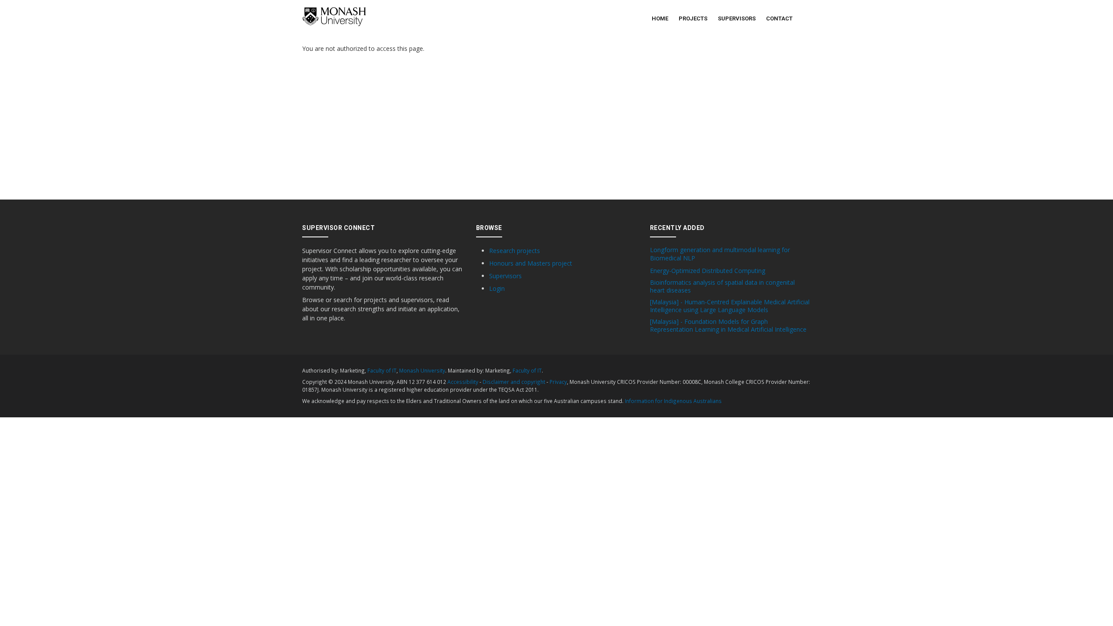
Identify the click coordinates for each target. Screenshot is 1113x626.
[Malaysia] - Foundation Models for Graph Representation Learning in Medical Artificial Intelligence (728, 325)
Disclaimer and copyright (514, 381)
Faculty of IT (382, 370)
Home (660, 18)
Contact (779, 18)
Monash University (422, 370)
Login (497, 288)
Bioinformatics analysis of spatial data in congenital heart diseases (722, 286)
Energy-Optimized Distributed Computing (707, 271)
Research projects (514, 250)
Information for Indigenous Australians (673, 400)
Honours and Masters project (530, 263)
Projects (693, 18)
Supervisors (737, 18)
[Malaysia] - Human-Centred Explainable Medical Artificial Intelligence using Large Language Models (730, 306)
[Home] (334, 16)
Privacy (558, 381)
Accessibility (462, 381)
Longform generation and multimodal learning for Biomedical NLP (720, 254)
